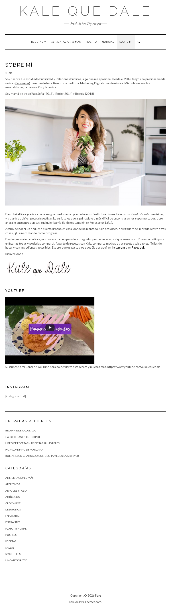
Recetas (37, 41)
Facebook (138, 247)
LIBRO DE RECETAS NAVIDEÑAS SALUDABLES (32, 443)
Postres (10, 534)
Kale (98, 595)
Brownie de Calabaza (20, 430)
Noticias (108, 41)
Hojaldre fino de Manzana (24, 449)
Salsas (9, 547)
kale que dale (85, 11)
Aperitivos (12, 484)
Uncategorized (16, 560)
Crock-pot (12, 503)
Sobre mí (125, 41)
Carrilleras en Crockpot (22, 437)
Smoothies (12, 554)
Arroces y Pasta (16, 490)
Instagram (118, 247)
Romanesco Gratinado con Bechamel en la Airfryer (42, 455)
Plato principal (15, 528)
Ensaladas (12, 516)
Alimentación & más (66, 41)
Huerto (91, 41)
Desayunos (13, 509)
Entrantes (12, 522)
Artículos (12, 496)
